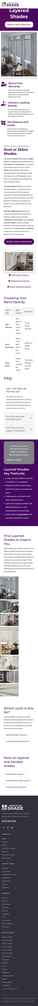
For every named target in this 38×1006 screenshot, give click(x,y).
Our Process (6, 904)
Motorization (6, 858)
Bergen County (7, 937)
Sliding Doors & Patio (9, 875)
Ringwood (5, 960)
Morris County (7, 943)
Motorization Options (20, 281)
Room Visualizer (7, 923)
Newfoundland (7, 982)
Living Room (6, 871)
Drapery (5, 852)
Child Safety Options (20, 275)
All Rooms (5, 887)
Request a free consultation (19, 24)
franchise (11, 1001)
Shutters (5, 842)
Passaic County (7, 940)
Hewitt (4, 979)
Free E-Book (6, 920)
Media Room (6, 878)
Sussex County (7, 947)
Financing (5, 907)
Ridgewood (6, 972)
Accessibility (30, 1001)
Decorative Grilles (8, 855)
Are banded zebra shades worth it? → (19, 780)
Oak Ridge (5, 985)
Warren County (7, 953)
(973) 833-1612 (20, 454)
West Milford (6, 956)
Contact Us (6, 927)
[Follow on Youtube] (12, 827)
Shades (4, 839)
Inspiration (6, 914)
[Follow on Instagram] (8, 827)
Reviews (5, 901)
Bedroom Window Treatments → (17, 735)
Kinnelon (5, 963)
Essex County (6, 950)
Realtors (5, 911)
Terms (24, 1001)
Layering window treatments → (17, 787)
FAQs (4, 917)
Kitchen (4, 884)
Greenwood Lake (8, 976)
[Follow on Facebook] (3, 827)
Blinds (4, 845)
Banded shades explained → (15, 774)
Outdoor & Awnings (9, 848)
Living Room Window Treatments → (18, 741)
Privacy (18, 1001)
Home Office (6, 881)
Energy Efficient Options (20, 287)
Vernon (4, 969)
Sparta (4, 966)
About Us (5, 898)
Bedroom (5, 868)
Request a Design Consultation (19, 242)
